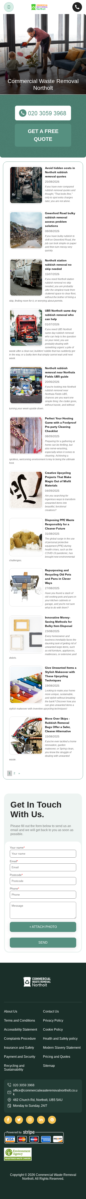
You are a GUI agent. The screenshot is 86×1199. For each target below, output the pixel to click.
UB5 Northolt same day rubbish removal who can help (60, 315)
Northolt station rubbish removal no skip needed (58, 264)
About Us (10, 1011)
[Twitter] (19, 1120)
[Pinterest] (52, 1120)
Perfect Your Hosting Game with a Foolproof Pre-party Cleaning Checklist (60, 425)
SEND (43, 942)
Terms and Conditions (19, 1020)
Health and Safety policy (60, 1038)
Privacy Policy (53, 1020)
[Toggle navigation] (9, 7)
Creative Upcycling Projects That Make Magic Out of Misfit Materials (58, 479)
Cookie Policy (53, 1029)
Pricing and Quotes (56, 1056)
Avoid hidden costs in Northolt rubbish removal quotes (60, 172)
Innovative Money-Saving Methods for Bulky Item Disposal (58, 622)
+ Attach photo (43, 927)
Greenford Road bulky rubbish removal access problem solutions (60, 219)
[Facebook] (8, 1120)
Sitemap (49, 1065)
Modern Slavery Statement (62, 1047)
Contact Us (51, 1011)
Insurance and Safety (19, 1047)
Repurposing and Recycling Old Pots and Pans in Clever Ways (58, 577)
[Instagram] (30, 1120)
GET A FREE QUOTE (43, 135)
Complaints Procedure (20, 1038)
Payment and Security (19, 1056)
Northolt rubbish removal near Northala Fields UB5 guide (60, 372)
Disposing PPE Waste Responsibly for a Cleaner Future (59, 524)
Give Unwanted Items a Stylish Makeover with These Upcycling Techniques (60, 674)
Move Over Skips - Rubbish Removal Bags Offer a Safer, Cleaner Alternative (58, 725)
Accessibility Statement (20, 1029)
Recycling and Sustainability (14, 1067)
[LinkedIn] (41, 1120)
